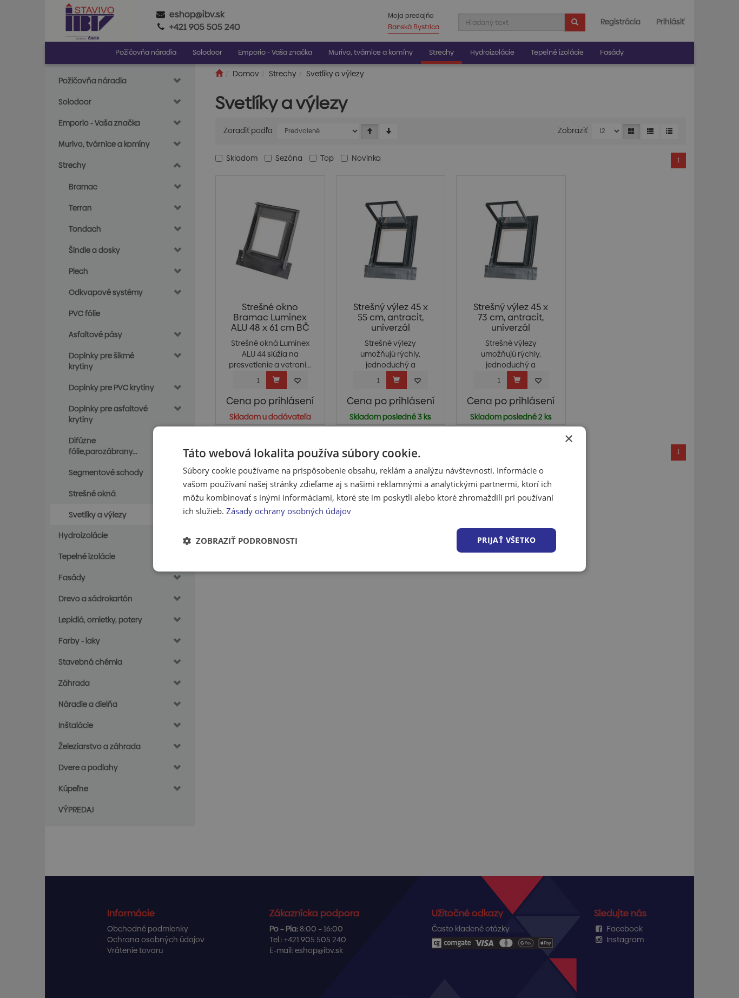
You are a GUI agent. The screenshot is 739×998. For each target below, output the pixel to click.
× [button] (568, 439)
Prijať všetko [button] (506, 540)
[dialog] (369, 499)
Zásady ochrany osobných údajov (288, 510)
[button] (240, 541)
